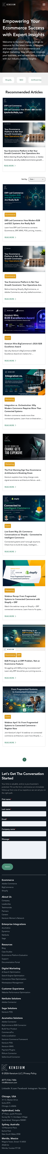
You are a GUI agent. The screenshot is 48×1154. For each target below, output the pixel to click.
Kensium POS (7, 1012)
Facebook (22, 1088)
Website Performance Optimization (16, 992)
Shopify (5, 891)
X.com (14, 1088)
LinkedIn (6, 1088)
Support (5, 959)
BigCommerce (8, 887)
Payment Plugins (8, 1050)
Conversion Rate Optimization (14, 979)
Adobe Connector (9, 1002)
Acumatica (6, 928)
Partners (5, 911)
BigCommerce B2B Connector (14, 1025)
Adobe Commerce (9, 884)
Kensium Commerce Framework (15, 1039)
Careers (5, 914)
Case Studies (7, 952)
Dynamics (6, 931)
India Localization (9, 1036)
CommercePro (8, 1032)
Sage (4, 938)
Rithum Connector (9, 1053)
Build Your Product (9, 1029)
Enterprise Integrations (14, 924)
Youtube (42, 1088)
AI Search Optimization (11, 972)
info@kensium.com (9, 1082)
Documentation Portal (11, 962)
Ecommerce (8, 880)
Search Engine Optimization (13, 976)
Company (6, 900)
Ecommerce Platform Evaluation (15, 955)
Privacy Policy (29, 1073)
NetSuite (5, 935)
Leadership (6, 904)
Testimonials (7, 907)
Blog (4, 948)
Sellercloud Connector (11, 1057)
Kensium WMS (8, 1046)
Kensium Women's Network (13, 918)
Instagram (33, 1088)
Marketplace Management (12, 983)
